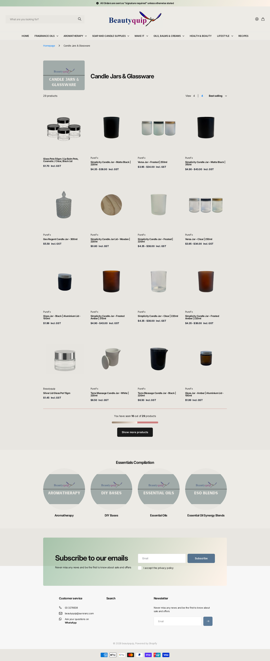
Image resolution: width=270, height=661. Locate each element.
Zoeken (79, 19)
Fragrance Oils (45, 35)
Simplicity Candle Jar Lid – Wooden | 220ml (110, 240)
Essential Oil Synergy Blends (205, 515)
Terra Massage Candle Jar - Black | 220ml (157, 394)
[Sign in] (257, 19)
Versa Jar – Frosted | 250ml (152, 162)
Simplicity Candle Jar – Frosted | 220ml (155, 240)
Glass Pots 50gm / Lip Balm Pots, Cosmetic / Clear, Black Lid (60, 160)
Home (25, 35)
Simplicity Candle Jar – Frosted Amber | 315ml (108, 317)
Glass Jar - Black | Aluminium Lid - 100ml (61, 317)
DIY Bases (111, 515)
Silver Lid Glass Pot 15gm (56, 393)
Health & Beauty (201, 35)
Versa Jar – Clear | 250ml (198, 239)
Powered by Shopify (146, 643)
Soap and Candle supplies (109, 35)
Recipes (243, 35)
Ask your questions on (77, 621)
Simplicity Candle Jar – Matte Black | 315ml (205, 163)
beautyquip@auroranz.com (79, 613)
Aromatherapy (73, 35)
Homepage (49, 45)
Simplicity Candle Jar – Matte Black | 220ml (111, 163)
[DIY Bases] (111, 489)
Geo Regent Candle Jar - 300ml (60, 239)
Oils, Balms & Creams (167, 35)
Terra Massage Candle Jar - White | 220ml (110, 394)
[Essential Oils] (159, 489)
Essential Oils (158, 515)
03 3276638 (71, 607)
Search (110, 598)
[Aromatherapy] (64, 489)
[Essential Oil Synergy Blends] (206, 489)
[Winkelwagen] (262, 19)
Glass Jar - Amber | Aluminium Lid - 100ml (204, 394)
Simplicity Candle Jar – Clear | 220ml (158, 315)
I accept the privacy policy (158, 567)
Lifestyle (223, 35)
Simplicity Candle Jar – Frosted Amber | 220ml (202, 317)
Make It (139, 35)
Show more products (135, 432)
